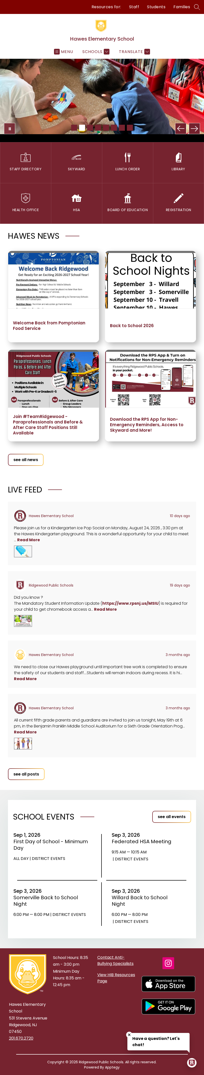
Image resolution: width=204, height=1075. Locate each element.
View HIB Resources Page (116, 978)
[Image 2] (82, 128)
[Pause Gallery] (9, 128)
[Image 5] (106, 128)
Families (181, 7)
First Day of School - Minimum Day (50, 844)
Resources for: (106, 7)
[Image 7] (122, 128)
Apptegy (112, 1067)
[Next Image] (194, 128)
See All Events (172, 817)
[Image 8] (130, 128)
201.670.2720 (21, 1038)
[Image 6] (114, 128)
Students (156, 7)
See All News (25, 460)
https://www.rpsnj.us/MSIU (130, 603)
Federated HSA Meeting (143, 841)
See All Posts (26, 774)
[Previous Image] (180, 128)
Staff (134, 7)
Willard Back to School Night (139, 900)
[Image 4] (98, 128)
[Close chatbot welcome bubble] (129, 1035)
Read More (28, 540)
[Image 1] (74, 128)
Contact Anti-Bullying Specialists (115, 960)
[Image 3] (90, 128)
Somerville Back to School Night (45, 900)
